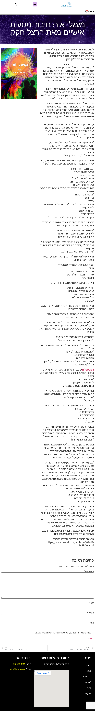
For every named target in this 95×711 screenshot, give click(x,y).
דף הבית (88, 665)
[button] (35, 4)
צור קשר (88, 693)
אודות (89, 688)
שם (91, 603)
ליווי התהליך (86, 682)
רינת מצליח (88, 369)
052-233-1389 (19, 664)
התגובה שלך (88, 571)
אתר (92, 623)
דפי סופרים (87, 676)
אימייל (90, 613)
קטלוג (89, 670)
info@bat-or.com (17, 669)
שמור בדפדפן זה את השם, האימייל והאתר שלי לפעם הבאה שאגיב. (63, 633)
